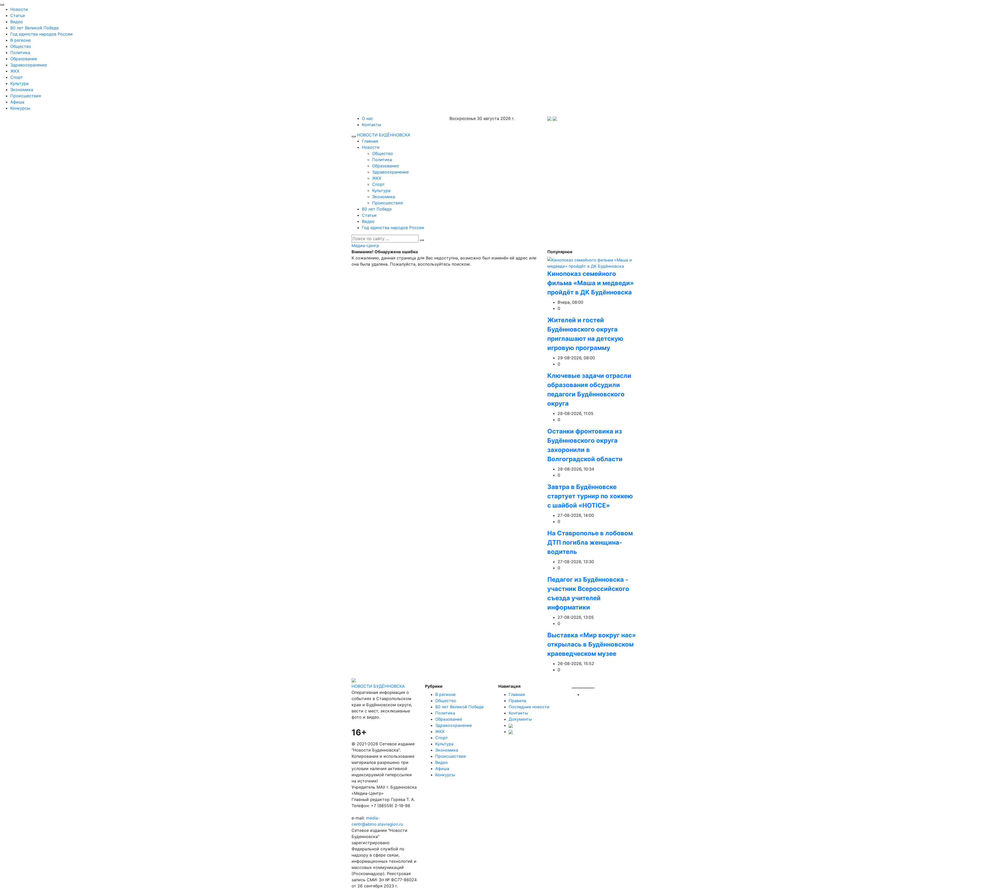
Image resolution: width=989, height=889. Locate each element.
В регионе (20, 40)
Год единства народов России (41, 34)
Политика (20, 52)
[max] (549, 118)
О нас (367, 118)
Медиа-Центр (365, 245)
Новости (19, 9)
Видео (16, 21)
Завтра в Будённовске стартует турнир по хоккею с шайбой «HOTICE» (590, 496)
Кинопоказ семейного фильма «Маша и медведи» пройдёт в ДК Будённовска (590, 283)
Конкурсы (20, 108)
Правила (517, 700)
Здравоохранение (28, 64)
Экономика (21, 89)
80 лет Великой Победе (34, 27)
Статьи (17, 15)
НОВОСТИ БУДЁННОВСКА (383, 134)
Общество (20, 46)
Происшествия (25, 95)
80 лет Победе (377, 209)
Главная (370, 141)
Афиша (17, 101)
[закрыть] (2, 4)
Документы (520, 719)
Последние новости (529, 706)
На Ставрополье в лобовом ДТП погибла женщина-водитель (590, 542)
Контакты (371, 124)
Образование (23, 58)
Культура (19, 83)
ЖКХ (14, 71)
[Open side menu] (354, 136)
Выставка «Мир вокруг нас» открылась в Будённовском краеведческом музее (591, 644)
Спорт (16, 77)
